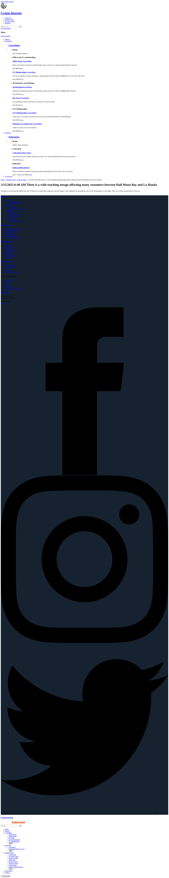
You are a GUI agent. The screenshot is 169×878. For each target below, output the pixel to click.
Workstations (13, 219)
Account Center (9, 21)
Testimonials (8, 270)
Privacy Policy (9, 232)
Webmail (7, 23)
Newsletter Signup (10, 265)
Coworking (14, 45)
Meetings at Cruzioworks (16, 221)
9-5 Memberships (14, 216)
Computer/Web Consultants (13, 289)
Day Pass (11, 218)
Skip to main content (7, 1)
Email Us (4, 303)
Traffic (7, 285)
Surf (6, 283)
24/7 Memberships (14, 214)
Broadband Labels (14, 202)
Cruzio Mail (8, 245)
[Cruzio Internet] (4, 8)
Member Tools (9, 19)
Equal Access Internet (15, 204)
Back (10, 843)
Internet (7, 200)
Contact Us (8, 18)
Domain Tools (9, 254)
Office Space (13, 212)
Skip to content (5, 36)
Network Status (22, 180)
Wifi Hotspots (9, 287)
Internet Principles (10, 234)
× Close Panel (6, 876)
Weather (7, 281)
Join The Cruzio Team (11, 272)
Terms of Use (6, 225)
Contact (7, 872)
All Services (8, 871)
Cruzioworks (9, 257)
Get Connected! (6, 28)
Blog (6, 269)
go (22, 68)
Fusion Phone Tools (11, 250)
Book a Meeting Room (16, 867)
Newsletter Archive (11, 267)
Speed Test (8, 252)
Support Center (9, 249)
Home (3, 180)
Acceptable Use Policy (12, 230)
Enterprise (14, 137)
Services (4, 196)
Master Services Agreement (13, 229)
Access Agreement (10, 236)
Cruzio (11, 13)
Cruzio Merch (9, 280)
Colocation (12, 207)
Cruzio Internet (7, 818)
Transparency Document (12, 238)
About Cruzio (6, 261)
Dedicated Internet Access (17, 209)
